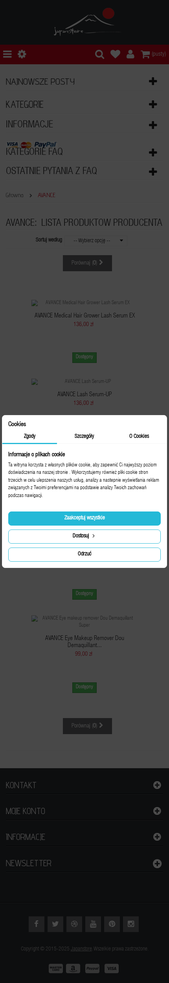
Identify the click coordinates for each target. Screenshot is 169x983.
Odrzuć (85, 554)
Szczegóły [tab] (84, 436)
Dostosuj (81, 536)
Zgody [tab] (29, 436)
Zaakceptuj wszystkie (84, 518)
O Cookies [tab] (139, 436)
